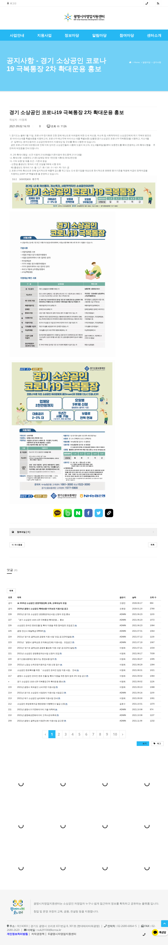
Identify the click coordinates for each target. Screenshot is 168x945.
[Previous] (45, 734)
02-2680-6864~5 (147, 3)
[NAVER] (78, 513)
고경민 (123, 603)
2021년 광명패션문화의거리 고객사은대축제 (36, 715)
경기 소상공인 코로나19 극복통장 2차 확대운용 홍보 (40, 681)
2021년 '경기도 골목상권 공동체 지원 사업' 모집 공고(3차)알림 (44, 637)
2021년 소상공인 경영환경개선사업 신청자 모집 (38, 653)
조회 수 (153, 597)
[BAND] (68, 513)
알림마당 (146, 62)
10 (115, 734)
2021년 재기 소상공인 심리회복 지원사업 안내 (37, 698)
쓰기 (144, 743)
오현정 (123, 609)
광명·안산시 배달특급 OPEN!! (30, 631)
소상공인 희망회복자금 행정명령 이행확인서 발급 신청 (41, 704)
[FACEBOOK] (88, 513)
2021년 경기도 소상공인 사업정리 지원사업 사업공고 (40, 693)
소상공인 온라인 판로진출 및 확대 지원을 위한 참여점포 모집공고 (45, 625)
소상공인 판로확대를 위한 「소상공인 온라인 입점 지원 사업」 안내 (46, 670)
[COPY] (109, 513)
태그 (159, 743)
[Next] (122, 734)
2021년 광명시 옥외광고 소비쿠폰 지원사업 (36, 687)
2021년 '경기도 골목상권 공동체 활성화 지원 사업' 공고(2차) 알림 (45, 648)
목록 (153, 544)
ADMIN (123, 614)
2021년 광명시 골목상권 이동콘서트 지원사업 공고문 (40, 721)
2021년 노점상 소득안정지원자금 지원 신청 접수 (38, 665)
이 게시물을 (17, 544)
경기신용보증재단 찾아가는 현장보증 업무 (35, 659)
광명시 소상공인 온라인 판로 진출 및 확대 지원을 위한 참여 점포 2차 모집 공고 (51, 676)
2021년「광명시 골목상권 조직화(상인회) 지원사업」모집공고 (44, 642)
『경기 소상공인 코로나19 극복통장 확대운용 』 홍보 (40, 620)
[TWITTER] (99, 513)
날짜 (134, 597)
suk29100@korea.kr (49, 930)
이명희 (23, 119)
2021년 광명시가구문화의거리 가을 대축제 (36, 709)
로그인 (13, 3)
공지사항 (157, 62)
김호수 (123, 704)
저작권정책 (37, 934)
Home (137, 62)
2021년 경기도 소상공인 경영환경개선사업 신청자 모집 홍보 (43, 614)
